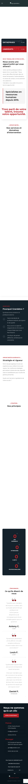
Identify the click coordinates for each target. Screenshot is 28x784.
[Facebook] (14, 756)
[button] (11, 715)
